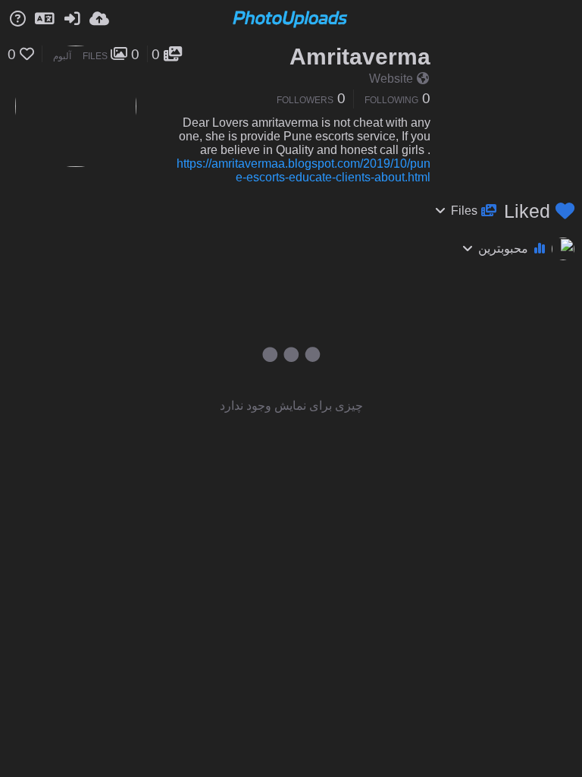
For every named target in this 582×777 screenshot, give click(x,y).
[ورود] (72, 19)
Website (391, 78)
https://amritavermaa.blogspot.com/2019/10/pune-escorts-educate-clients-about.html (303, 170)
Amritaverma (359, 56)
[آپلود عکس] (99, 19)
